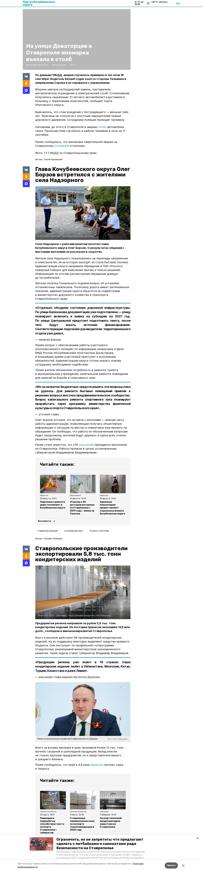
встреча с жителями (99, 531)
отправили (61, 145)
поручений (86, 444)
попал (102, 127)
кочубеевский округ (73, 531)
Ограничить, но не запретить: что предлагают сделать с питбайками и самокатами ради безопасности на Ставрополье (99, 843)
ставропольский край (48, 531)
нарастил (96, 764)
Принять (171, 865)
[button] (41, 844)
